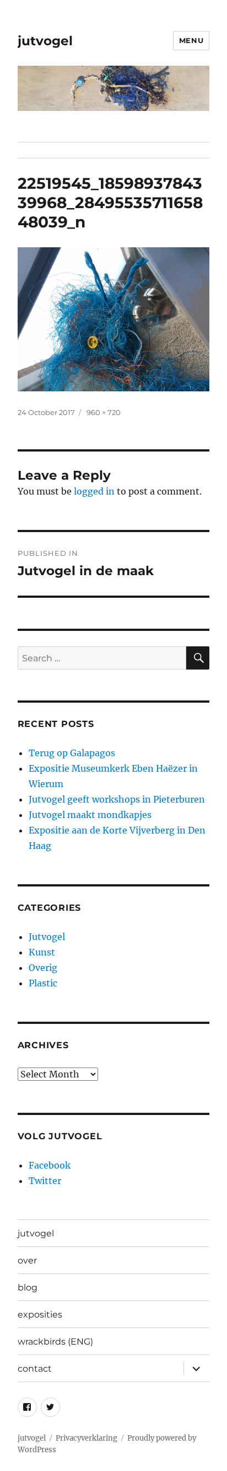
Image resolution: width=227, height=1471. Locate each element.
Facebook (50, 1165)
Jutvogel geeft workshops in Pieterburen (117, 799)
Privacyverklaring (86, 1438)
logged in (94, 491)
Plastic (43, 983)
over (27, 1260)
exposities (40, 1314)
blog (27, 1287)
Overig (43, 967)
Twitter (45, 1180)
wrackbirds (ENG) (55, 1341)
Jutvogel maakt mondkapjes (90, 814)
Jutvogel (47, 936)
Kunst (42, 952)
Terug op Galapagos (72, 752)
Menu (191, 40)
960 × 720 (104, 412)
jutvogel (45, 41)
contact (35, 1368)
